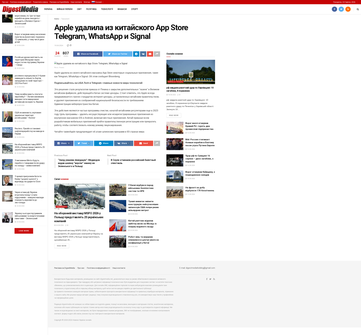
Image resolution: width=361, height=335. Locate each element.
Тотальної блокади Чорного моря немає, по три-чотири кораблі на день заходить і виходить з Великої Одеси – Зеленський (28, 18)
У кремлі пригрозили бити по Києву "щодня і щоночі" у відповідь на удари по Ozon (28, 179)
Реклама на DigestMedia (59, 2)
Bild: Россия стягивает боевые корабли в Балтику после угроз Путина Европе (200, 142)
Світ (79, 9)
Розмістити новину (40, 2)
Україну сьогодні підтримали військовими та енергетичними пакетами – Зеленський (29, 216)
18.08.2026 (172, 95)
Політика (91, 9)
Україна (48, 9)
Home (56, 19)
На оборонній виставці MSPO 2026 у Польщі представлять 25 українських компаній (30, 147)
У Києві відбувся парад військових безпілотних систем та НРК (141, 188)
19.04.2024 (58, 45)
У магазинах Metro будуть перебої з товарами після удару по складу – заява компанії (30, 163)
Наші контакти (76, 2)
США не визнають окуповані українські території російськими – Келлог (28, 115)
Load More (24, 231)
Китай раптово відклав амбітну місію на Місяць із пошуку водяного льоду (142, 223)
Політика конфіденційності (20, 2)
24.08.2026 (60, 225)
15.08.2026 (191, 194)
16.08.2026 (191, 133)
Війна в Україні (64, 9)
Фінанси (122, 9)
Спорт (134, 9)
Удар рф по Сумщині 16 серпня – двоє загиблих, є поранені (199, 158)
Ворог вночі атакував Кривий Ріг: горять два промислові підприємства (199, 126)
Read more (61, 246)
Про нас (5, 2)
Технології (107, 9)
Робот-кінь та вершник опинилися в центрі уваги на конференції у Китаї (143, 240)
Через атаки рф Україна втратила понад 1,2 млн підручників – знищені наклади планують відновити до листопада (29, 197)
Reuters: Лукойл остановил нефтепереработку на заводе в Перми (29, 131)
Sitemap (87, 2)
